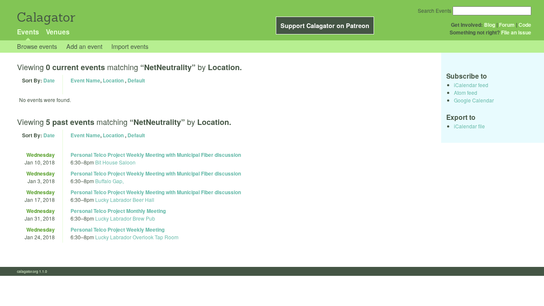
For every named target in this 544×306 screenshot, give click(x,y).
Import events (129, 46)
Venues (58, 32)
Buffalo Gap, (109, 180)
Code (524, 24)
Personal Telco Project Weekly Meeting (117, 229)
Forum (507, 24)
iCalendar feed (471, 84)
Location (113, 80)
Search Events (434, 10)
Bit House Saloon (115, 162)
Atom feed (465, 92)
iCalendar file (469, 126)
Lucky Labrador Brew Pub (125, 218)
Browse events (37, 46)
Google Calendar (474, 100)
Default (136, 80)
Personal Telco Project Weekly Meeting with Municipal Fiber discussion (156, 155)
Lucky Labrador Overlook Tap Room (136, 237)
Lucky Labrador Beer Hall (124, 199)
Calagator (45, 17)
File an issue (516, 32)
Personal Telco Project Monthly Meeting (118, 211)
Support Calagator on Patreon (324, 25)
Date (49, 80)
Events (28, 32)
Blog (489, 24)
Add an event (84, 46)
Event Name (85, 80)
